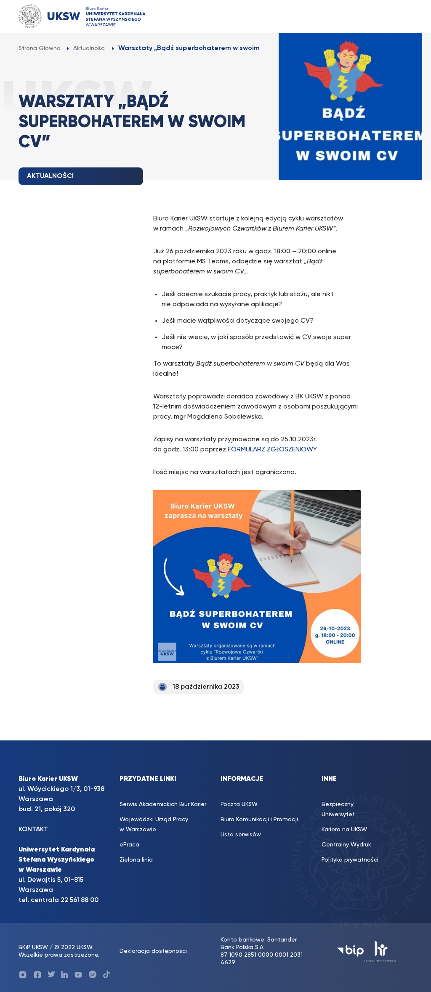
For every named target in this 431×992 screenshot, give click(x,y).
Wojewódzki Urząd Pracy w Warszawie (154, 825)
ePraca (129, 845)
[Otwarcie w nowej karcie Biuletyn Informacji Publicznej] (350, 951)
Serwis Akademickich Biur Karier (163, 804)
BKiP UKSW (34, 947)
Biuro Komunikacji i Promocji (259, 819)
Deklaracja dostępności (153, 951)
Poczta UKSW (239, 804)
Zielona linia (136, 860)
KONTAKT (33, 829)
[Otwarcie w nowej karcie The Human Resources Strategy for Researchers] (380, 951)
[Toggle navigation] (397, 16)
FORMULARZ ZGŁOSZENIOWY (272, 449)
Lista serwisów (241, 835)
